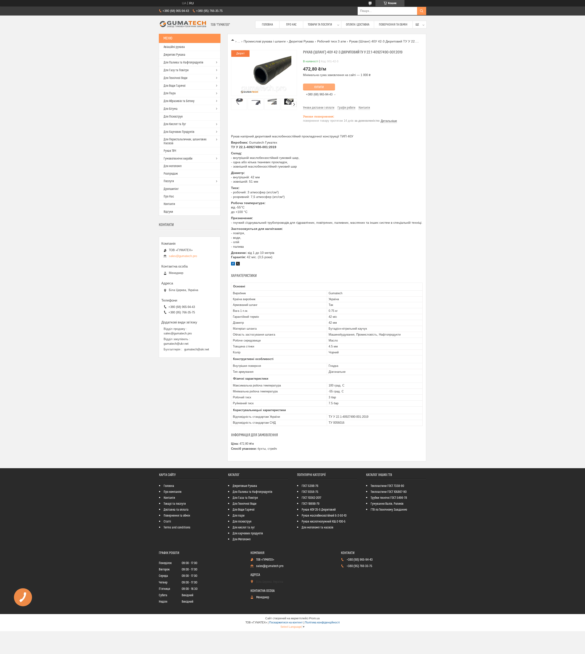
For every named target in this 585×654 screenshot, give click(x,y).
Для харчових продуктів (248, 533)
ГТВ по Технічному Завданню (389, 510)
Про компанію (172, 492)
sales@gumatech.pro (183, 256)
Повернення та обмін (393, 24)
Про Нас (291, 24)
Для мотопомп (173, 166)
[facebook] (233, 264)
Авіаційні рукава (174, 47)
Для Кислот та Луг (175, 124)
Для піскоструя (242, 521)
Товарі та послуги (175, 504)
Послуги (169, 181)
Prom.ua (314, 618)
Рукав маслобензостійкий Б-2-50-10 (324, 515)
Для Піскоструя (173, 116)
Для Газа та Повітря (245, 498)
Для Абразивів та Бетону (179, 101)
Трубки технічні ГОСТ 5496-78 (389, 498)
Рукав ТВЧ (170, 151)
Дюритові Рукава (301, 41)
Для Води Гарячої (175, 86)
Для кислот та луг (244, 527)
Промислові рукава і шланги (265, 41)
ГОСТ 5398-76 (310, 486)
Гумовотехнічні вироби (178, 158)
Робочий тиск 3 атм (331, 41)
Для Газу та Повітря (176, 70)
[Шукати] (421, 11)
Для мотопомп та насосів (317, 527)
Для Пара (170, 93)
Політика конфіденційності (322, 622)
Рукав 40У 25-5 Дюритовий (319, 510)
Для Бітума (171, 109)
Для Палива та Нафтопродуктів (183, 62)
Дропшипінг (171, 189)
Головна (267, 24)
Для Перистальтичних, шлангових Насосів (185, 141)
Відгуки (168, 212)
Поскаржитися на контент (286, 622)
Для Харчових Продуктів (179, 132)
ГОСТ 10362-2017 (311, 498)
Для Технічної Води (175, 78)
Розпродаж (171, 174)
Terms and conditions (177, 527)
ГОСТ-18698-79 (310, 504)
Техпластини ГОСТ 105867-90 (389, 492)
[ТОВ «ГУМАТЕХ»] (183, 24)
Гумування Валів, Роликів (387, 504)
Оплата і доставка (357, 24)
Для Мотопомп (242, 539)
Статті (167, 521)
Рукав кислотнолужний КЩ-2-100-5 (324, 521)
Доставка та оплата (176, 510)
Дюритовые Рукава (245, 486)
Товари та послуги (320, 24)
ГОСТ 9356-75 (310, 492)
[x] (238, 264)
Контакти (169, 204)
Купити (319, 87)
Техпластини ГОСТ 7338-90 (387, 486)
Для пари (239, 515)
